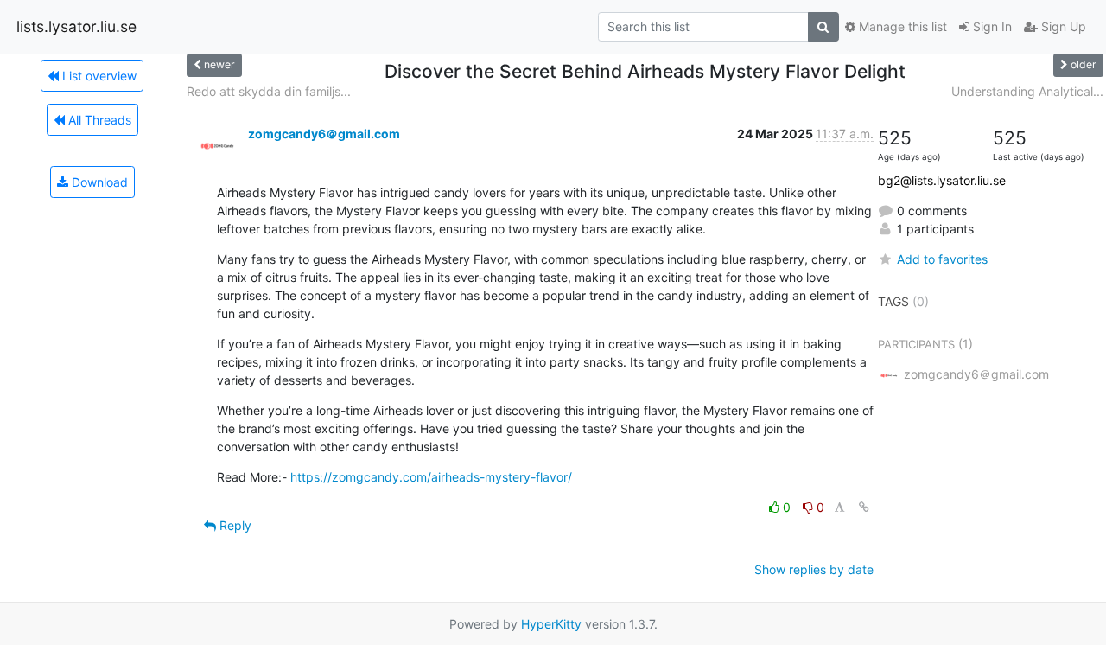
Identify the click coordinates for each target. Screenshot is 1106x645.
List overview (98, 75)
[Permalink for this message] (864, 507)
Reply (233, 525)
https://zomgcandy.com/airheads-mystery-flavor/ (431, 476)
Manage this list (901, 26)
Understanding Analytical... (1027, 91)
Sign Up (1062, 26)
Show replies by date (814, 569)
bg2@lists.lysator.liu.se (942, 180)
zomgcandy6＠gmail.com (324, 133)
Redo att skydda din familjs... (269, 91)
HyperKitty (551, 623)
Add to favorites (942, 259)
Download (98, 182)
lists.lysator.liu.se (76, 26)
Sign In (990, 26)
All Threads (98, 119)
